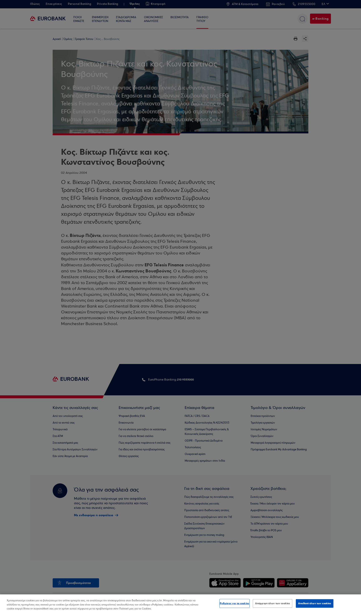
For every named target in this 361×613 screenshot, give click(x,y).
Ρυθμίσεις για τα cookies (234, 603)
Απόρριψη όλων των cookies (272, 603)
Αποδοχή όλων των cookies (314, 603)
